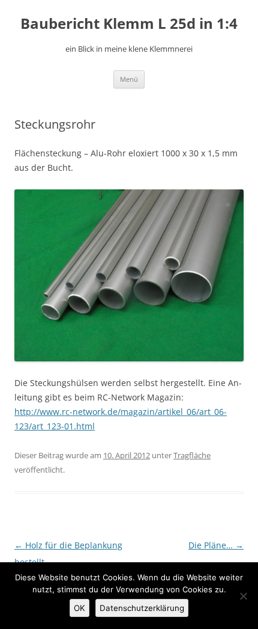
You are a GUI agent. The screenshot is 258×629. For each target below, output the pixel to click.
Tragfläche (192, 455)
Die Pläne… (216, 545)
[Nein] (243, 596)
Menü (129, 79)
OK (79, 608)
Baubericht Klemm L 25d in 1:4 (129, 23)
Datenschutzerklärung (142, 608)
